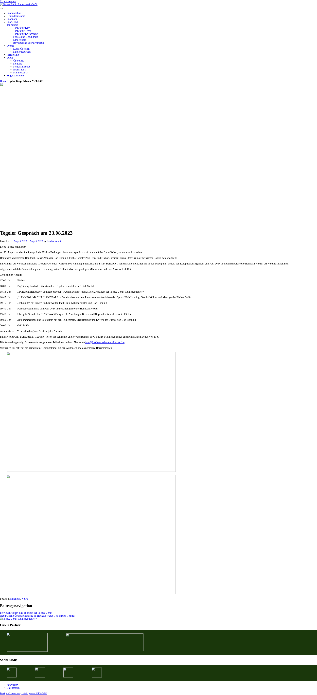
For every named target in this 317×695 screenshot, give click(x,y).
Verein (10, 57)
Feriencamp (13, 54)
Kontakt (17, 63)
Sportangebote (14, 13)
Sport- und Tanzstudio (12, 23)
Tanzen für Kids (21, 27)
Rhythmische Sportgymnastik (28, 42)
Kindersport (19, 39)
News (25, 598)
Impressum (12, 684)
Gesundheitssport (16, 16)
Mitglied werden (15, 75)
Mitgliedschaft (20, 72)
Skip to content (8, 1)
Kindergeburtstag (22, 51)
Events (10, 45)
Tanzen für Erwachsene (25, 33)
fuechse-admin (54, 241)
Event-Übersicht (21, 48)
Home (3, 81)
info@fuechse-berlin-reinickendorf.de (104, 342)
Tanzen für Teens (22, 30)
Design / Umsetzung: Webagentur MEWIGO (23, 693)
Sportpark (12, 19)
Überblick (18, 60)
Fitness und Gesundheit (25, 36)
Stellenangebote (21, 66)
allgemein (15, 598)
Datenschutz (13, 687)
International (19, 69)
